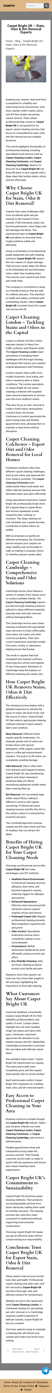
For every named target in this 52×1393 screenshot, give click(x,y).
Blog (17, 41)
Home (9, 41)
